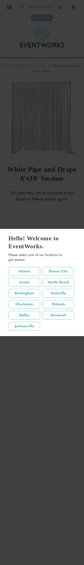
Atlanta (24, 271)
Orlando (58, 304)
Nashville (58, 293)
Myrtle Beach (58, 282)
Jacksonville (24, 326)
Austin (24, 282)
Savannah (58, 315)
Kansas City (58, 271)
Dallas (24, 315)
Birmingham (24, 293)
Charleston (24, 304)
